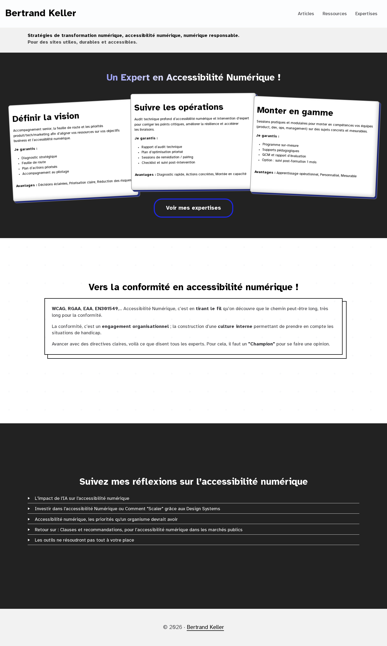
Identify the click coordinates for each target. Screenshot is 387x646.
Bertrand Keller (40, 14)
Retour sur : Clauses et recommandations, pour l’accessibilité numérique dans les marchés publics (139, 529)
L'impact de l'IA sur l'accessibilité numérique (82, 498)
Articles (306, 13)
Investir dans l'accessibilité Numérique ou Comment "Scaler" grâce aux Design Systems (127, 508)
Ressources (335, 13)
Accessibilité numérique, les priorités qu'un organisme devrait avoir (106, 519)
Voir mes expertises (193, 208)
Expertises (366, 13)
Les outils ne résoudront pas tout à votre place (84, 540)
